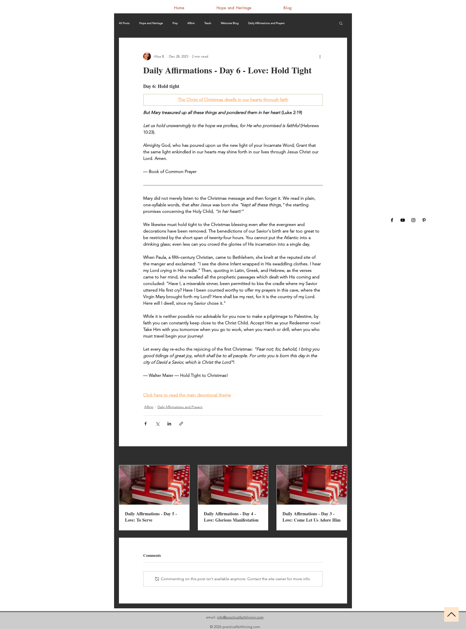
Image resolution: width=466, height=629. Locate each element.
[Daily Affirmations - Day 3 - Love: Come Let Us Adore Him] (312, 485)
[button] (341, 23)
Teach (207, 23)
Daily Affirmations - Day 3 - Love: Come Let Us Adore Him (312, 516)
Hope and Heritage (151, 23)
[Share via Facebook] (145, 423)
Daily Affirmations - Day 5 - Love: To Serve (151, 516)
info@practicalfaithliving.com (240, 617)
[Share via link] (181, 423)
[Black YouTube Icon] (402, 220)
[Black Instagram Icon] (413, 220)
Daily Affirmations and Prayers (266, 23)
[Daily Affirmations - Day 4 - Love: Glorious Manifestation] (233, 485)
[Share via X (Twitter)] (157, 423)
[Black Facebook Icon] (392, 220)
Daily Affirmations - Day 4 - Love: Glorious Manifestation (231, 516)
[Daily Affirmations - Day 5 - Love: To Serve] (154, 485)
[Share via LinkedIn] (169, 423)
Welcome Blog (230, 23)
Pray (175, 23)
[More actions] (320, 56)
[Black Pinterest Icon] (424, 220)
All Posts (124, 23)
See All (341, 456)
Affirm (191, 23)
